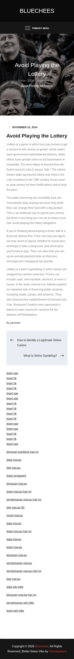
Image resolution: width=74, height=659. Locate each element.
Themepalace (57, 651)
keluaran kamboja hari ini (22, 451)
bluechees (37, 11)
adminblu (15, 322)
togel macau (14, 547)
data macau (13, 459)
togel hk (11, 378)
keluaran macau (16, 555)
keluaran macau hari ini (21, 594)
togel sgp (12, 373)
